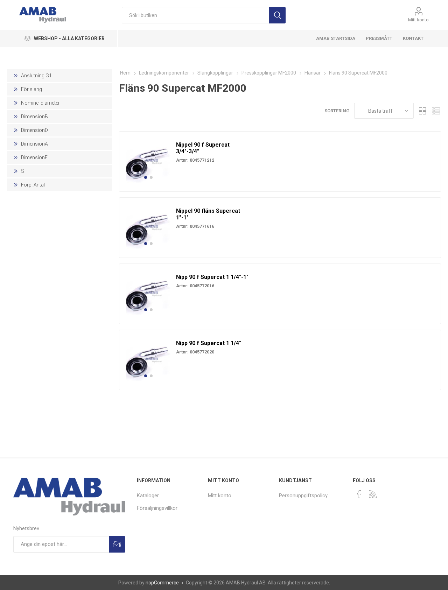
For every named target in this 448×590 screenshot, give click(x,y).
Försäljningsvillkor (157, 508)
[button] (145, 177)
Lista (435, 111)
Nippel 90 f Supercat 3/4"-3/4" (203, 148)
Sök (277, 15)
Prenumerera (117, 544)
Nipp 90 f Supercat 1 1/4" (208, 343)
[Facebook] (359, 494)
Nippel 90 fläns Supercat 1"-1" (208, 214)
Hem (125, 73)
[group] (148, 161)
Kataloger (148, 495)
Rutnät (422, 111)
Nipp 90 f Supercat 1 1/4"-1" (212, 277)
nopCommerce (162, 582)
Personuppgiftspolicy (303, 495)
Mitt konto (418, 19)
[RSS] (372, 494)
